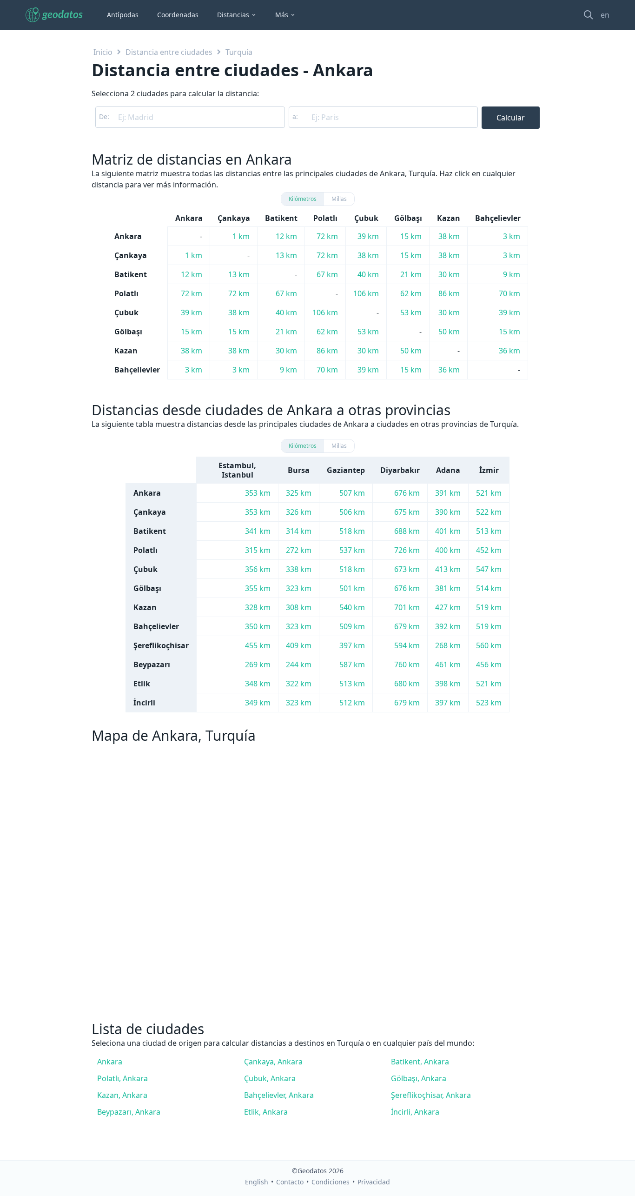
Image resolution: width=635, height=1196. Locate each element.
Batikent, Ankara (420, 1061)
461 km (448, 664)
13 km (286, 255)
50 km (449, 331)
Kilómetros (303, 199)
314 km (298, 531)
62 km (411, 293)
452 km (489, 550)
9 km (511, 274)
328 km (258, 607)
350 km (258, 626)
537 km (352, 550)
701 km (407, 607)
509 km (352, 626)
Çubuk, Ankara (270, 1078)
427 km (448, 607)
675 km (407, 512)
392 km (448, 626)
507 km (352, 493)
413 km (448, 569)
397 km (352, 645)
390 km (448, 512)
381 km (448, 588)
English (256, 1181)
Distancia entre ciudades (169, 52)
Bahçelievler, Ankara (279, 1095)
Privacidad (373, 1181)
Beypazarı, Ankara (128, 1112)
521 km (489, 493)
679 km (407, 626)
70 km (509, 293)
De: (104, 116)
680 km (407, 683)
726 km (407, 550)
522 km (489, 512)
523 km (489, 703)
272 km (298, 550)
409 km (298, 645)
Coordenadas (177, 14)
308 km (298, 607)
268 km (448, 645)
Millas (339, 199)
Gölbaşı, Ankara (418, 1078)
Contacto (290, 1181)
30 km (449, 274)
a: (295, 116)
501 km (352, 588)
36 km (509, 351)
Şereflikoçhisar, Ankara (431, 1095)
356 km (258, 569)
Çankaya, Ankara (273, 1061)
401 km (448, 531)
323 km (298, 588)
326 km (298, 512)
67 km (327, 274)
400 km (448, 550)
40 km (368, 274)
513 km (489, 531)
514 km (489, 588)
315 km (258, 550)
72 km (327, 236)
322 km (298, 683)
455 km (258, 645)
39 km (368, 236)
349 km (258, 703)
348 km (258, 683)
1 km (241, 236)
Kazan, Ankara (122, 1095)
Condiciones (330, 1181)
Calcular (510, 118)
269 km (258, 664)
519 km (489, 607)
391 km (448, 493)
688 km (407, 531)
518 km (352, 531)
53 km (411, 312)
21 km (411, 274)
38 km (449, 236)
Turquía (238, 52)
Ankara (109, 1061)
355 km (258, 588)
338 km (298, 569)
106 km (366, 293)
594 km (407, 645)
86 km (449, 293)
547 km (489, 569)
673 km (407, 569)
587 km (352, 664)
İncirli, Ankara (415, 1112)
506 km (352, 512)
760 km (407, 664)
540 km (352, 607)
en (605, 15)
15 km (411, 236)
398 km (448, 683)
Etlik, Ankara (266, 1112)
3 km (511, 236)
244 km (298, 664)
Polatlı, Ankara (122, 1078)
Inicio (102, 52)
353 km (258, 493)
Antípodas (123, 14)
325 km (298, 493)
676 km (407, 493)
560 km (489, 645)
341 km (258, 531)
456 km (489, 664)
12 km (286, 236)
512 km (352, 703)
